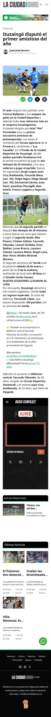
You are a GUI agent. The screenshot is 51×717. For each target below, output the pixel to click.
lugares (28, 660)
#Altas (13, 312)
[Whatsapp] (22, 99)
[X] (37, 99)
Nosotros (11, 656)
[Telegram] (30, 99)
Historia (42, 656)
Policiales (38, 660)
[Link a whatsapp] (43, 640)
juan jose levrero (20, 50)
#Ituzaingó (25, 316)
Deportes (8, 28)
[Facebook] (44, 99)
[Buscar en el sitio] (41, 4)
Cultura (21, 656)
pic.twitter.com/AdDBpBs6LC (22, 356)
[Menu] (46, 4)
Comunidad (17, 660)
